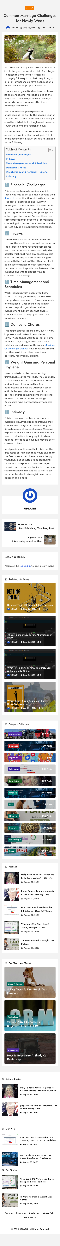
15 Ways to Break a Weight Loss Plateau (36, 1198)
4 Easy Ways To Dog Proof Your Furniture (27, 991)
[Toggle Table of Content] (49, 150)
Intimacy (11, 176)
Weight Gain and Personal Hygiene (27, 172)
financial (9, 198)
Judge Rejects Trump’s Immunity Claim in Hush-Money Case (38, 1107)
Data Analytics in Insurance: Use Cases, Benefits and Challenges (35, 1157)
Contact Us (21, 1212)
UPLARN (14, 27)
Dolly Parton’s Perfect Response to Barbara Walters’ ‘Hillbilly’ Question (37, 878)
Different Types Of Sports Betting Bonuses (30, 605)
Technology (13, 1017)
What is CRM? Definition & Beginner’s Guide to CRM (24, 1024)
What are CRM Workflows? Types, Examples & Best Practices (35, 927)
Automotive (13, 1050)
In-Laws (10, 159)
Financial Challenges (18, 154)
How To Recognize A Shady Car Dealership (27, 1057)
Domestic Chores (16, 167)
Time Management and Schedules (26, 163)
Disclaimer (34, 1212)
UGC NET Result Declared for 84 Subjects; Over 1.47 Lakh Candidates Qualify (36, 911)
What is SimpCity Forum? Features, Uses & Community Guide (29, 669)
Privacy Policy (48, 1212)
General (29, 7)
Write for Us (30, 1217)
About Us (9, 1212)
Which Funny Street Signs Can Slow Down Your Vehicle (26, 702)
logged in (25, 566)
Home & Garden (15, 984)
